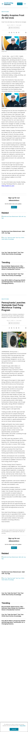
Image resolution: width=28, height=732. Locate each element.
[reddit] (16, 32)
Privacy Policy (22, 725)
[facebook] (9, 32)
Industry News (5, 11)
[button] (3, 4)
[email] (18, 32)
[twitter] (14, 32)
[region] (14, 727)
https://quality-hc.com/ (8, 185)
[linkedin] (11, 32)
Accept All (14, 729)
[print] (25, 32)
